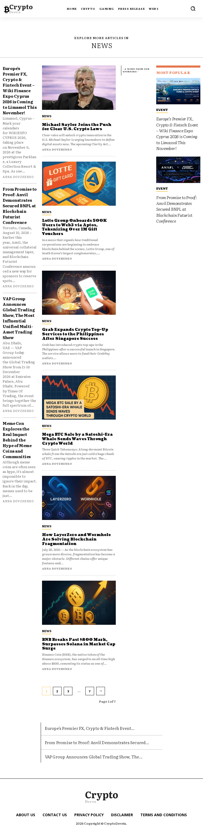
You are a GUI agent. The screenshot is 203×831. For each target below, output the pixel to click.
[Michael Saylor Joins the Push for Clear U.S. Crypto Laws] (79, 87)
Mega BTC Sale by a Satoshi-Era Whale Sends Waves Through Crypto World (77, 439)
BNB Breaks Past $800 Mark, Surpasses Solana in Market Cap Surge (78, 644)
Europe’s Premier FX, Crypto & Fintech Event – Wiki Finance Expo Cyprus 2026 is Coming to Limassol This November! (19, 90)
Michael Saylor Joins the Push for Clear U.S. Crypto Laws (76, 127)
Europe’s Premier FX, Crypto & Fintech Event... (90, 728)
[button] (193, 8)
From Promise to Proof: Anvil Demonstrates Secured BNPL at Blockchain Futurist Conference (20, 205)
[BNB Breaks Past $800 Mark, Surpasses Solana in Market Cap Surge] (79, 603)
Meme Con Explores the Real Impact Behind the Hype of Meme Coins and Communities (17, 439)
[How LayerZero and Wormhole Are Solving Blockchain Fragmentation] (79, 498)
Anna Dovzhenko (18, 177)
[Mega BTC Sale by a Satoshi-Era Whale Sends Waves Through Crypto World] (79, 397)
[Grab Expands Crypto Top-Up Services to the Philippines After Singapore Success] (79, 293)
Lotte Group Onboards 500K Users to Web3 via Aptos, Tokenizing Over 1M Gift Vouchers (74, 227)
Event (162, 109)
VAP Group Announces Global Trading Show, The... (93, 757)
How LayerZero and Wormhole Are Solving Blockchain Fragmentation (76, 539)
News (46, 116)
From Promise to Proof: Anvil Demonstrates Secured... (97, 742)
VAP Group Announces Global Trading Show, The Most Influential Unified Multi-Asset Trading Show (19, 317)
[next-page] (100, 691)
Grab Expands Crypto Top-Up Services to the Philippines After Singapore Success (75, 334)
